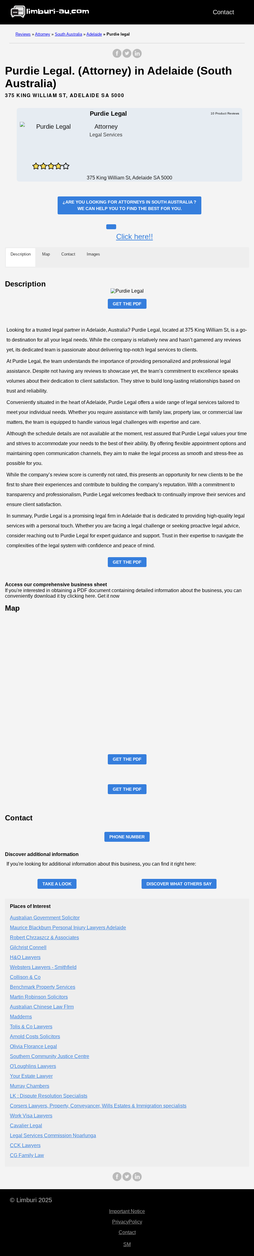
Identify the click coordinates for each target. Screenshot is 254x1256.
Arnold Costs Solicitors (35, 1036)
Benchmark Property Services (42, 987)
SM (127, 1244)
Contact (223, 12)
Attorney (42, 34)
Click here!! (134, 236)
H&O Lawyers (25, 957)
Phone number (127, 836)
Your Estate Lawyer (31, 1076)
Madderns (21, 1016)
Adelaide (94, 34)
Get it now (109, 596)
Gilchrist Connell (28, 947)
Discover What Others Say (179, 883)
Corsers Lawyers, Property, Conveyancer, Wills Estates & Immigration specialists (98, 1105)
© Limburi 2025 (31, 1200)
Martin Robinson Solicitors (39, 997)
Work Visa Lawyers (31, 1115)
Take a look (57, 883)
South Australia (68, 34)
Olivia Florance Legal (33, 1046)
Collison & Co (25, 977)
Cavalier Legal (26, 1125)
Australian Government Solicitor (45, 917)
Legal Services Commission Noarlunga (53, 1135)
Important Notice (127, 1211)
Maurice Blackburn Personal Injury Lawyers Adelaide (68, 927)
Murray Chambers (29, 1086)
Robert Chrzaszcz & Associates (44, 937)
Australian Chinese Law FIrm (42, 1006)
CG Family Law (27, 1155)
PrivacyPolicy (127, 1221)
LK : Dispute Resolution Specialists (48, 1096)
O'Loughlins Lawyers (33, 1066)
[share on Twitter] (127, 56)
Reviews (23, 34)
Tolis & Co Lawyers (31, 1026)
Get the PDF (127, 303)
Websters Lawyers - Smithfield (43, 967)
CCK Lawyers (25, 1145)
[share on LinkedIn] (137, 56)
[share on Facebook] (117, 56)
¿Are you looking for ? (129, 205)
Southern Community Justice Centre (49, 1056)
